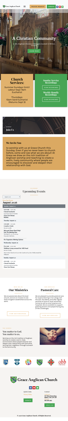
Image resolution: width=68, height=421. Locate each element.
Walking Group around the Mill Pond (16, 248)
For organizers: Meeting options (13, 239)
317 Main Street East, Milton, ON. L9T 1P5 (50, 396)
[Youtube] (60, 7)
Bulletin (6, 217)
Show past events (8, 200)
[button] (24, 6)
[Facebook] (57, 7)
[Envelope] (62, 7)
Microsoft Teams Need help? (12, 230)
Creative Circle (8, 226)
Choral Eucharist (9, 212)
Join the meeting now (10, 232)
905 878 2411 (48, 400)
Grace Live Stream (9, 215)
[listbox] (11, 196)
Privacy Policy (28, 394)
